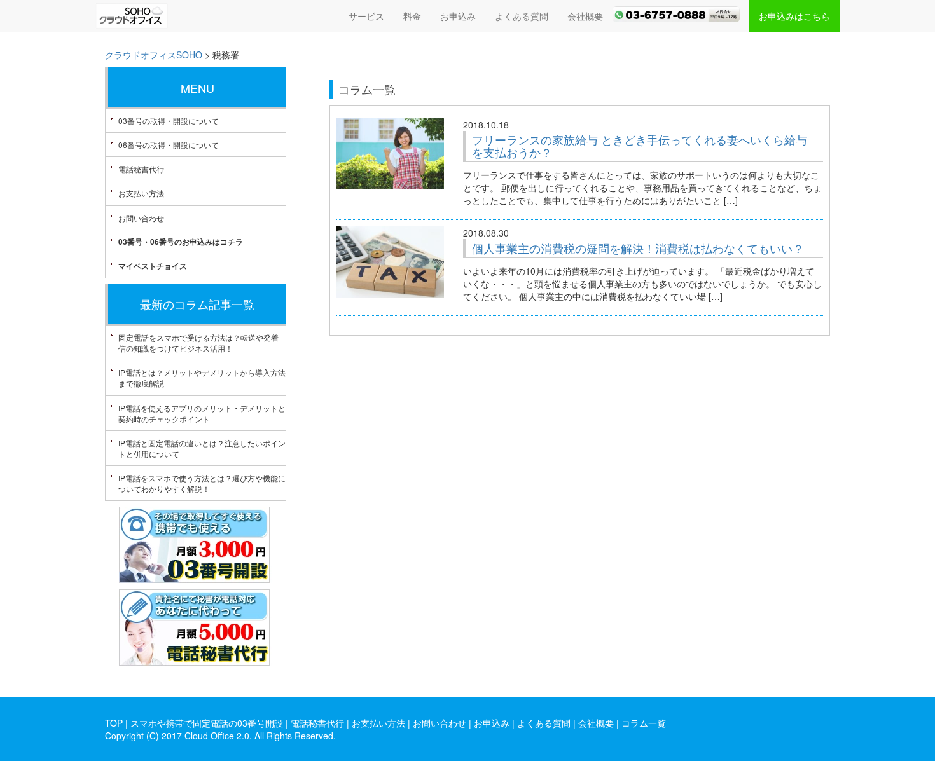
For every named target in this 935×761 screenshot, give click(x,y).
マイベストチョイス (152, 265)
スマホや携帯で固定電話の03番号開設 (206, 722)
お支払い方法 (141, 193)
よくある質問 (521, 16)
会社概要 (585, 16)
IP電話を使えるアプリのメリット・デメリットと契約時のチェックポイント (202, 413)
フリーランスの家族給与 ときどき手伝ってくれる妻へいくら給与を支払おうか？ (639, 145)
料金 (412, 16)
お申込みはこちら (794, 16)
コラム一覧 (643, 722)
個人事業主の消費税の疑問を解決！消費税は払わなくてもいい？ (638, 248)
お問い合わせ (141, 217)
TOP (114, 722)
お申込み (458, 16)
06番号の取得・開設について (168, 144)
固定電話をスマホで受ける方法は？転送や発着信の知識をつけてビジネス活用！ (198, 342)
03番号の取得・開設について (168, 120)
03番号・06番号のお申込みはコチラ (180, 241)
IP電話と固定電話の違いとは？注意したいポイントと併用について (202, 448)
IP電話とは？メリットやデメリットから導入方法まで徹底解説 (202, 377)
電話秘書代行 (141, 168)
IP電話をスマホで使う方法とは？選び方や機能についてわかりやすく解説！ (202, 483)
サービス (366, 16)
